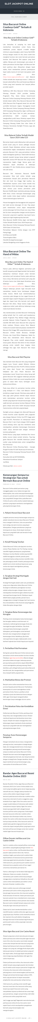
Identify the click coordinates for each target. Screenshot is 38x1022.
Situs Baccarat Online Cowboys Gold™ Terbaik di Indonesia (17, 27)
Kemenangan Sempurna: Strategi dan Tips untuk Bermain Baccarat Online (16, 477)
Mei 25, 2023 (7, 779)
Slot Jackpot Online (19, 3)
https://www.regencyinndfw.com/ (13, 77)
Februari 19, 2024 (9, 484)
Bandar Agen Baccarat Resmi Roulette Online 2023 (18, 775)
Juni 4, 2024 (7, 258)
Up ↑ (30, 1018)
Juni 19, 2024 (7, 33)
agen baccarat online (16, 658)
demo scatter (18, 466)
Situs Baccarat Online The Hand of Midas (17, 253)
